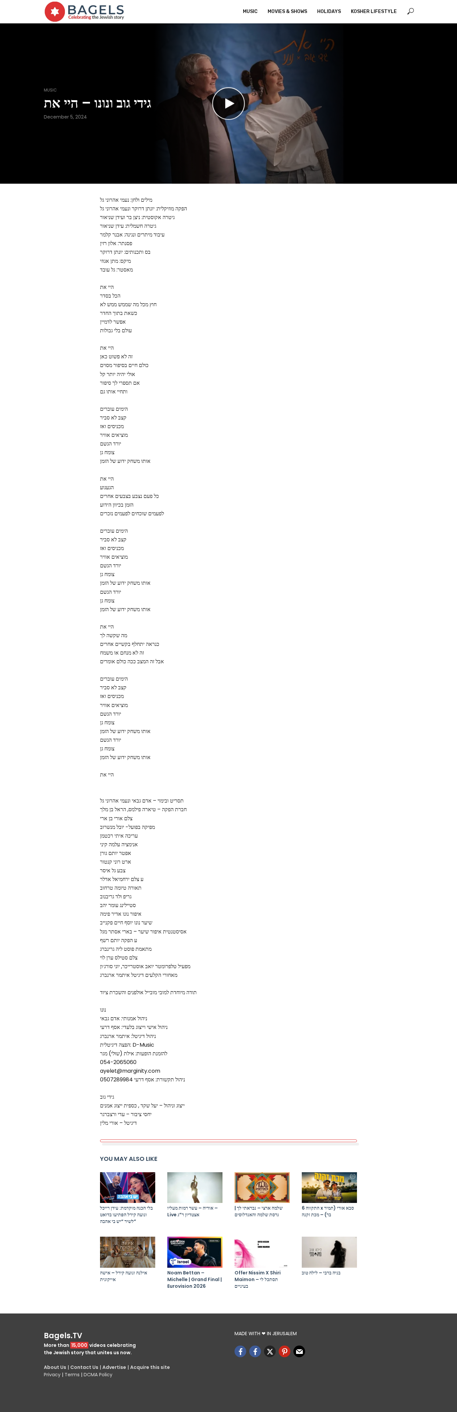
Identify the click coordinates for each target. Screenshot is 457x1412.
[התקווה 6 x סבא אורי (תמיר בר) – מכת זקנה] (329, 1187)
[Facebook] (240, 1351)
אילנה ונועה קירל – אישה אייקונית (123, 1276)
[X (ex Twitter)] (270, 1351)
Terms (72, 1374)
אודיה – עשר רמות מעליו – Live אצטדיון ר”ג (192, 1211)
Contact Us (84, 1367)
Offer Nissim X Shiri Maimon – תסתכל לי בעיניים (258, 1279)
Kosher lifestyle (374, 11)
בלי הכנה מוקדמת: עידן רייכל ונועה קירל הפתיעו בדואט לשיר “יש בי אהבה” (126, 1215)
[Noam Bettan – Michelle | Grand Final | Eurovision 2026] (194, 1252)
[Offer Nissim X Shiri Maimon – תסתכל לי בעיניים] (262, 1252)
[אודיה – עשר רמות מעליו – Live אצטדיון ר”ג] (194, 1187)
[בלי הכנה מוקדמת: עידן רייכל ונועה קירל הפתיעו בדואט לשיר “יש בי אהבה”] (127, 1187)
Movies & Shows (287, 11)
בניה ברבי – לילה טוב (321, 1272)
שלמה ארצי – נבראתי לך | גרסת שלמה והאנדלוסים (259, 1211)
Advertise (114, 1367)
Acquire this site (150, 1367)
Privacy (52, 1374)
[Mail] (299, 1351)
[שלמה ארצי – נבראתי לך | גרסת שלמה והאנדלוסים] (262, 1187)
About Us (55, 1367)
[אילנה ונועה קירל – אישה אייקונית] (127, 1252)
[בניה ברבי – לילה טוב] (329, 1252)
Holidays (329, 11)
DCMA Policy (98, 1374)
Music (250, 11)
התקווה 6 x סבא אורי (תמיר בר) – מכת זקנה (328, 1211)
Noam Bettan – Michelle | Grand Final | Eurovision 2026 (194, 1279)
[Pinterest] (284, 1351)
